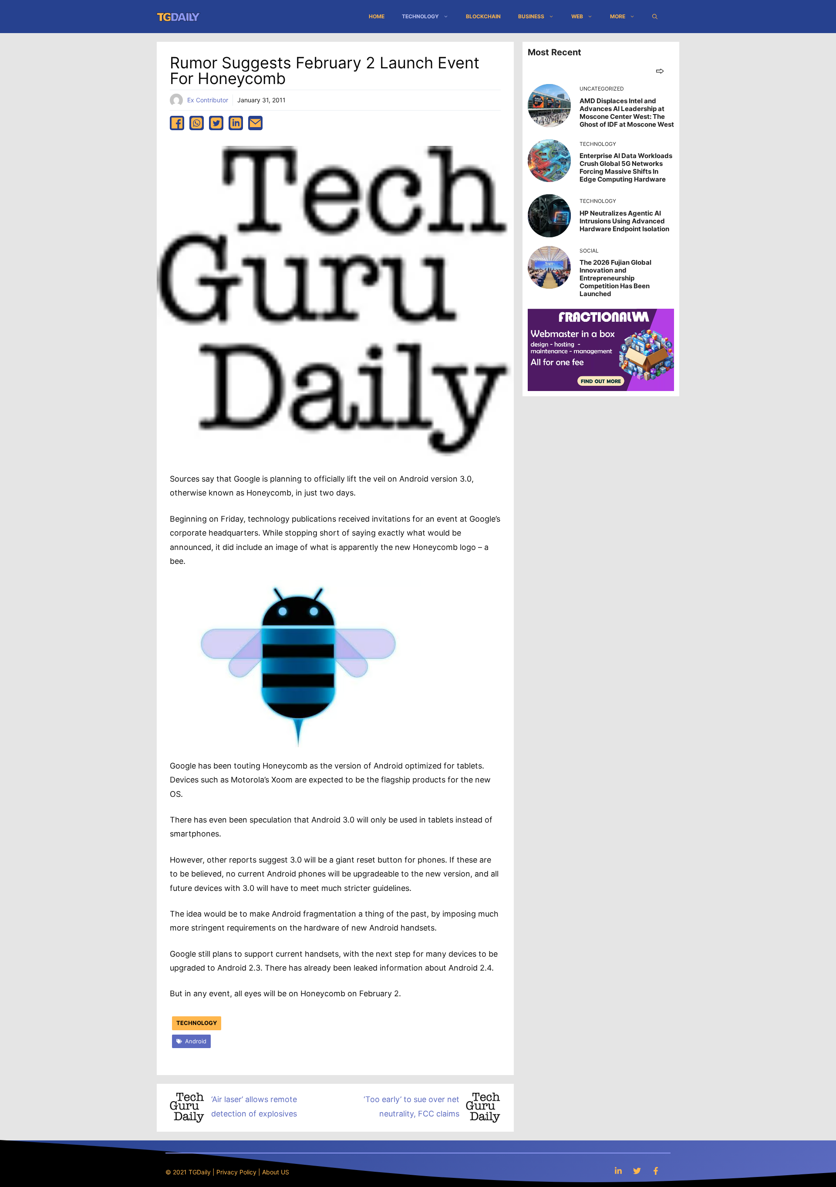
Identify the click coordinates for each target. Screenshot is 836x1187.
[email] (255, 123)
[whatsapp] (196, 123)
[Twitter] (637, 1171)
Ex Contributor (207, 100)
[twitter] (216, 123)
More (617, 16)
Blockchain (483, 16)
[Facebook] (656, 1171)
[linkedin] (236, 123)
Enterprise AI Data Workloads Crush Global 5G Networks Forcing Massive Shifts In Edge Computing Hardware (626, 167)
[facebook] (177, 123)
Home (376, 16)
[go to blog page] (659, 70)
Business (531, 16)
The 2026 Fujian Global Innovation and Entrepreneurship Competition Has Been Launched (615, 278)
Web (577, 16)
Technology (420, 16)
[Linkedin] (618, 1171)
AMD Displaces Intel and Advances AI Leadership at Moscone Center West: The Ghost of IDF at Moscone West (627, 112)
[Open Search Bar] (655, 16)
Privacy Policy (236, 1172)
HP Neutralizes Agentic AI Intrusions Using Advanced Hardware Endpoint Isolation (624, 221)
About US (275, 1172)
